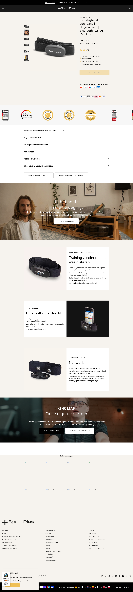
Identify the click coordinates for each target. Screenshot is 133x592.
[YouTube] (119, 576)
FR (84, 587)
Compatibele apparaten (80, 431)
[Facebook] (102, 576)
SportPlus (65, 587)
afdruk (4, 533)
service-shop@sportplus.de (97, 539)
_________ (48, 563)
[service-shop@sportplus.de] (130, 576)
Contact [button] (92, 530)
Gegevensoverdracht (33, 137)
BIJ (106, 587)
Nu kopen (94, 79)
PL (111, 587)
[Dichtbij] (36, 571)
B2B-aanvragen (93, 545)
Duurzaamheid (50, 536)
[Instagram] (112, 576)
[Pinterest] (109, 576)
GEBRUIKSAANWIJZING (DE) (38, 175)
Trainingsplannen (51, 560)
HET (100, 587)
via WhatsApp (93, 542)
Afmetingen (29, 151)
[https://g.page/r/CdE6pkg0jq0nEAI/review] (123, 576)
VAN (79, 587)
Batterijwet (49, 545)
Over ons (48, 533)
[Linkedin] (116, 576)
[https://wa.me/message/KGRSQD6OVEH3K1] (126, 576)
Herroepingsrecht (7, 542)
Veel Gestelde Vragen (52, 542)
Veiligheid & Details (32, 158)
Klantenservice (50, 539)
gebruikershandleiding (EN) (71, 175)
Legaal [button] (5, 530)
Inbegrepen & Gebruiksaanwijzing (38, 165)
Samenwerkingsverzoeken (96, 548)
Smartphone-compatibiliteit (36, 144)
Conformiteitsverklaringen (53, 551)
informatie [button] (50, 530)
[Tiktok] (106, 576)
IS (95, 587)
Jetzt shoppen (12, 585)
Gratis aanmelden (66, 221)
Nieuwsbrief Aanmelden (9, 548)
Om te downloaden (51, 431)
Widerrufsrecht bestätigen (10, 545)
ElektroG (48, 548)
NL (89, 587)
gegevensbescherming (9, 539)
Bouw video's (49, 557)
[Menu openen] (5, 8)
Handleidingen (50, 554)
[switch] (6, 584)
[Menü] (9, 573)
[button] (84, 50)
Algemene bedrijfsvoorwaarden (11, 536)
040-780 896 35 (94, 536)
